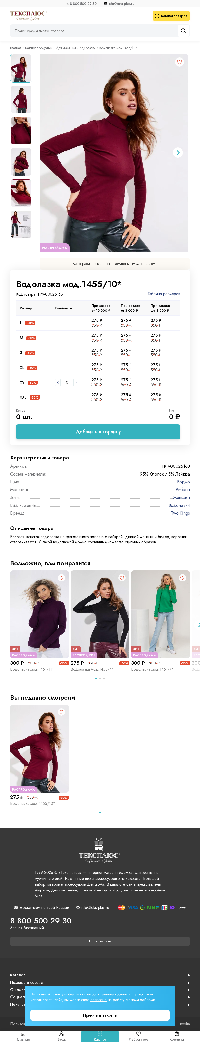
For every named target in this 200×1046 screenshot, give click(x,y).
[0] (58, 382)
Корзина (177, 1039)
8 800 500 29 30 (83, 4)
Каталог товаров (174, 15)
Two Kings (180, 513)
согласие (98, 1000)
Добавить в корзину (98, 431)
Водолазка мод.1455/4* (92, 669)
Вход (61, 1039)
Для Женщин (66, 47)
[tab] (96, 678)
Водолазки (88, 47)
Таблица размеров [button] (164, 294)
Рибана (183, 490)
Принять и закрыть (100, 1015)
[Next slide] (178, 152)
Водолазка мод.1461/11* (32, 669)
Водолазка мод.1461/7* (152, 669)
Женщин (181, 497)
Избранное (138, 1039)
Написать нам (100, 941)
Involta (184, 1024)
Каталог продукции (38, 47)
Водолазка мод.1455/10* (32, 803)
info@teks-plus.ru (121, 4)
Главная (23, 1039)
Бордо (183, 482)
